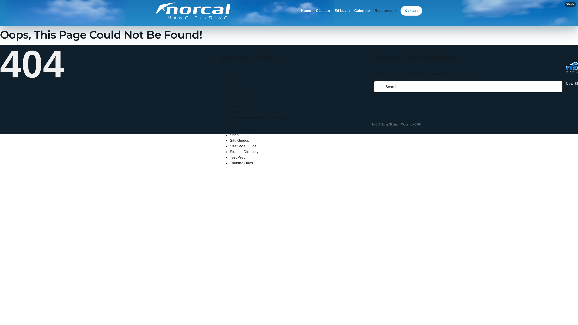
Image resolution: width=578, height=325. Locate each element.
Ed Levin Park (241, 101)
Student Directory (244, 152)
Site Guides (239, 140)
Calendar (362, 11)
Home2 (236, 112)
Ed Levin (342, 11)
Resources (385, 11)
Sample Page (241, 129)
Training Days (241, 163)
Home (306, 11)
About (235, 73)
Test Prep (237, 157)
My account (239, 124)
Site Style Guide (243, 146)
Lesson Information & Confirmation (258, 118)
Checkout (238, 84)
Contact (411, 10)
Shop (234, 135)
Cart (233, 79)
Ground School (242, 107)
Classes (323, 11)
